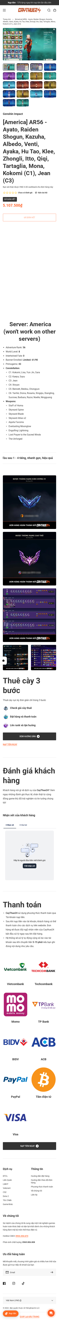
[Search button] (49, 10)
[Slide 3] (8, 277)
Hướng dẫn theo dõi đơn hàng (41, 1181)
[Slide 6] (16, 277)
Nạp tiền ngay (10, 744)
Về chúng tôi (36, 1191)
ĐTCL (5, 1176)
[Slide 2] (6, 277)
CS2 (4, 1192)
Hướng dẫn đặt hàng (40, 1176)
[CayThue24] (29, 10)
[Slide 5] (13, 277)
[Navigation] (4, 10)
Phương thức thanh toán (42, 1187)
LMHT (5, 1184)
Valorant (7, 1188)
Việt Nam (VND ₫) (13, 1300)
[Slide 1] (3, 277)
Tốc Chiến (7, 1200)
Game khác (8, 1204)
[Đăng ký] (52, 1272)
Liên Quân (7, 1180)
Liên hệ (34, 1195)
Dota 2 (6, 1196)
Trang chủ (7, 19)
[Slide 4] (11, 277)
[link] (15, 657)
